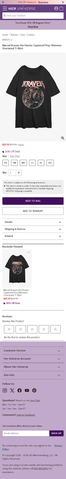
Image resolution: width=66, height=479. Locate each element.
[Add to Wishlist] (28, 252)
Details (8, 222)
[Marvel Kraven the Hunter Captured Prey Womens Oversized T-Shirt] (17, 268)
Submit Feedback (26, 415)
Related (9, 236)
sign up (56, 433)
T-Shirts (30, 34)
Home (5, 34)
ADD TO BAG (33, 201)
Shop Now (43, 2)
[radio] (5, 163)
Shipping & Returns (15, 229)
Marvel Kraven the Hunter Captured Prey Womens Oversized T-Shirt (16, 293)
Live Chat (35, 400)
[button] (4, 8)
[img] (4, 390)
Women (14, 34)
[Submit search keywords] (4, 15)
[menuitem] (61, 8)
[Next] (63, 2)
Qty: (4, 172)
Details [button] (21, 145)
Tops (23, 34)
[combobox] (33, 15)
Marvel (6, 40)
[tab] (33, 97)
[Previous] (3, 2)
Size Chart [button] (15, 156)
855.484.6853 (41, 468)
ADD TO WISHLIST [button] (33, 211)
